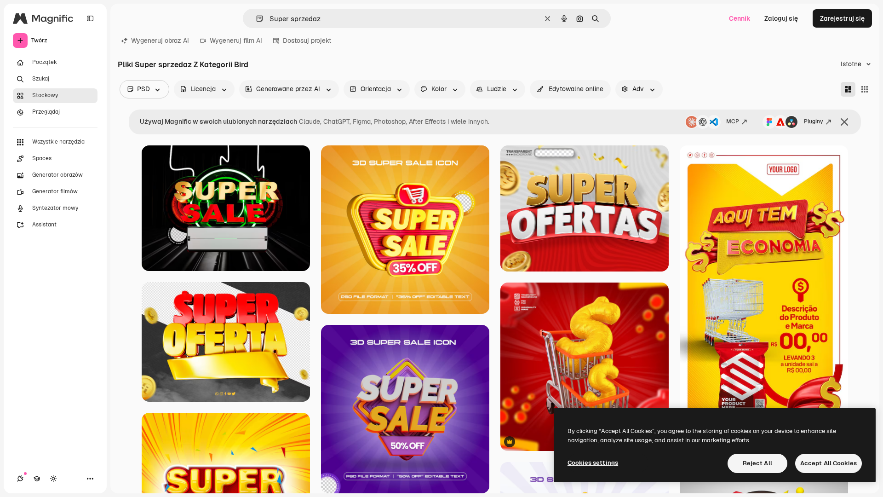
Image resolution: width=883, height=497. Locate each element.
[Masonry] (848, 89)
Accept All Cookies (828, 463)
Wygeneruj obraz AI (160, 40)
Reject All (757, 463)
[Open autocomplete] (256, 18)
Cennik (740, 18)
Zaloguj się (781, 18)
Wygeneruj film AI (236, 40)
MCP (732, 121)
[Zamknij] (844, 121)
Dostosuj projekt (307, 40)
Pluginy (813, 121)
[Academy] (36, 478)
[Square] (864, 89)
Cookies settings (593, 463)
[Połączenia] (20, 478)
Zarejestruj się (842, 18)
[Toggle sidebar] (90, 18)
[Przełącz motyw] (53, 478)
